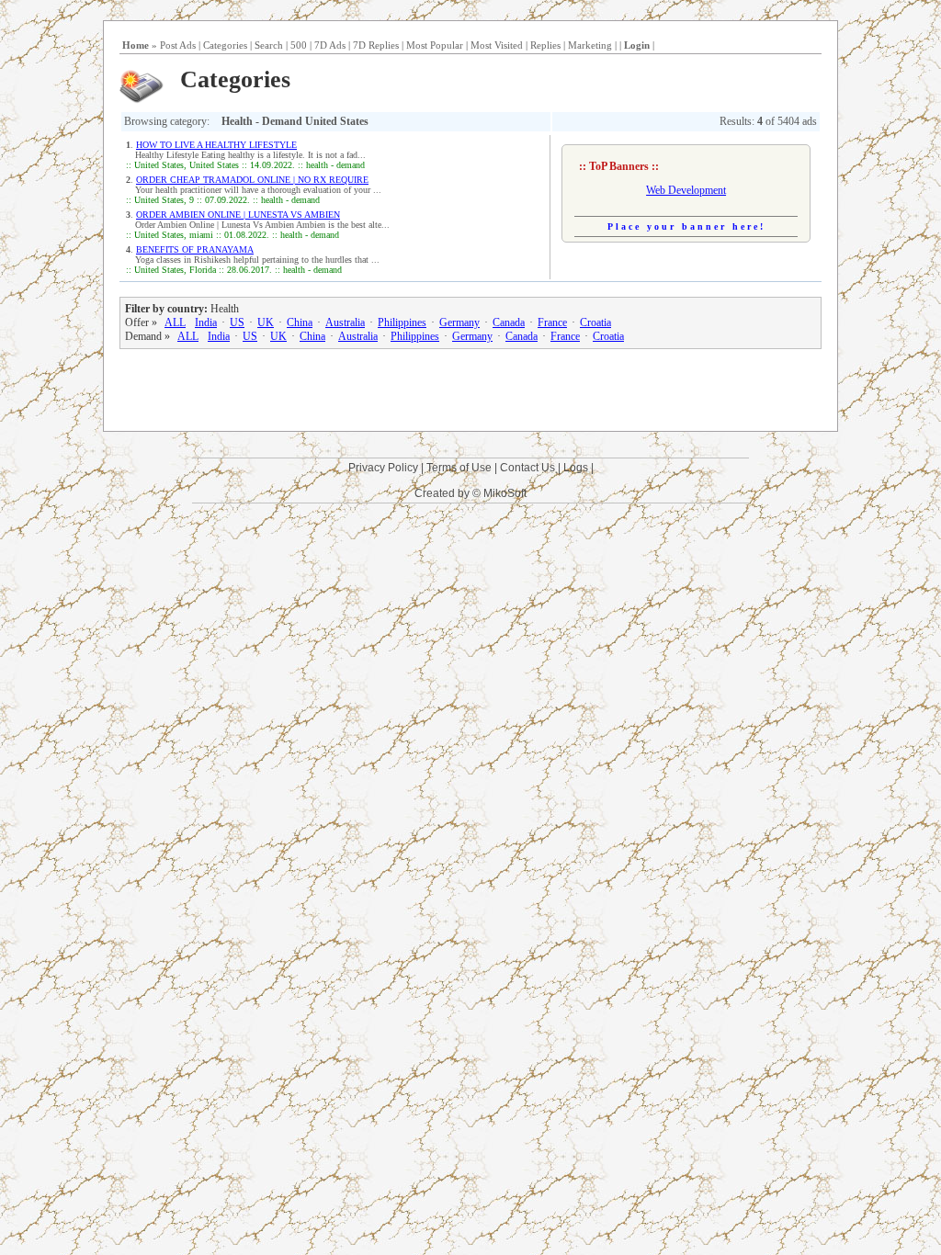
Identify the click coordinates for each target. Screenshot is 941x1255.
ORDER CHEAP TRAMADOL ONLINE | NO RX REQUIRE (252, 180)
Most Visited (496, 45)
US (237, 322)
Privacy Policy (383, 467)
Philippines (402, 322)
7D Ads (330, 45)
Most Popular (434, 45)
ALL (175, 322)
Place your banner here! (686, 226)
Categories (225, 45)
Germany (459, 322)
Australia (345, 322)
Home (135, 45)
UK (265, 322)
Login (637, 45)
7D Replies (376, 45)
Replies (545, 45)
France (552, 322)
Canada (509, 322)
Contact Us (527, 467)
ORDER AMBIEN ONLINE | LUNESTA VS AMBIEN (238, 214)
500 (298, 45)
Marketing (590, 45)
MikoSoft (505, 493)
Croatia (595, 322)
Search (269, 45)
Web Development (686, 190)
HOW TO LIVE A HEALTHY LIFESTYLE (216, 145)
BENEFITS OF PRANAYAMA (195, 249)
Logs (575, 467)
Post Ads (178, 45)
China (299, 322)
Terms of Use (459, 467)
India (206, 322)
